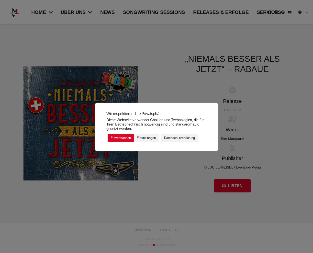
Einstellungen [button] (146, 138)
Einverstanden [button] (121, 138)
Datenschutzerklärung (179, 138)
